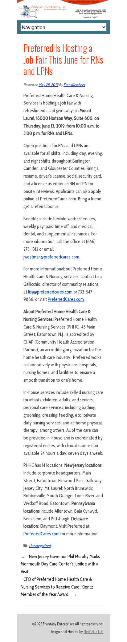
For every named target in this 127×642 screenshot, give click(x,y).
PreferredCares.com (66, 299)
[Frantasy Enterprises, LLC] (63, 3)
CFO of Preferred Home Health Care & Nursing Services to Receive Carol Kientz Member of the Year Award (57, 587)
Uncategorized (40, 545)
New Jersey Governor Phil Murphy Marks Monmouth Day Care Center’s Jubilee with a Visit (60, 564)
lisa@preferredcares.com (50, 292)
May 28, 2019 (48, 84)
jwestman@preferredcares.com (51, 257)
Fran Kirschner (74, 84)
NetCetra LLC (93, 631)
